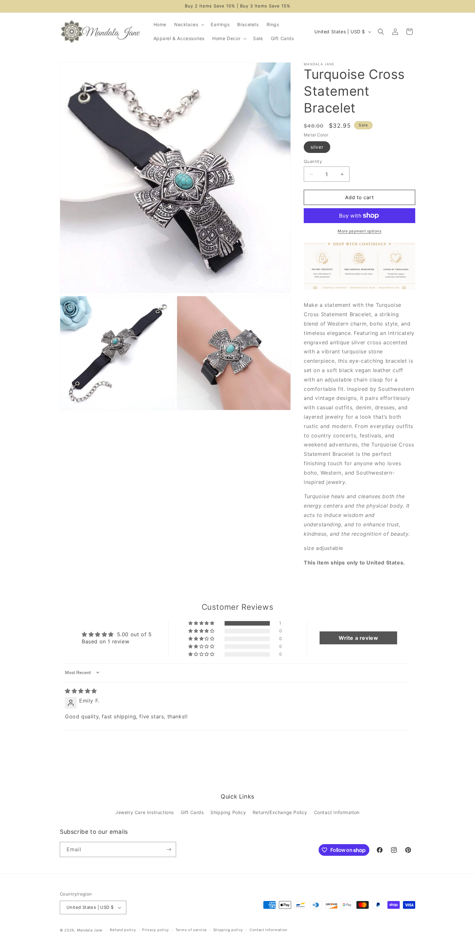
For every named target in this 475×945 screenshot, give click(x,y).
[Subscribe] (169, 849)
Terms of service (191, 930)
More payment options (359, 231)
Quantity (313, 161)
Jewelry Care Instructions (144, 812)
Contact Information (337, 812)
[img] (81, 691)
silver (317, 147)
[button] (188, 24)
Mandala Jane (89, 930)
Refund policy (123, 930)
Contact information (268, 930)
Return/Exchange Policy (280, 812)
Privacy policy (155, 930)
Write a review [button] (358, 638)
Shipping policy (228, 930)
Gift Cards (192, 812)
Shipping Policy (228, 812)
